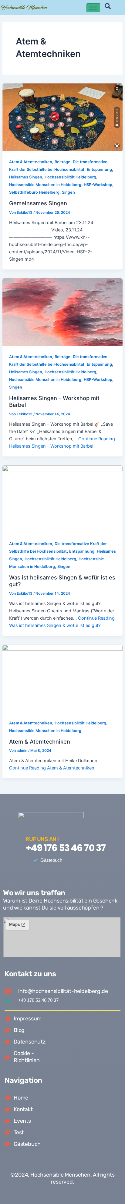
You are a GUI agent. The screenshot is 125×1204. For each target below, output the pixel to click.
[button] (108, 8)
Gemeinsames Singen (38, 203)
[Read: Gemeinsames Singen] (62, 117)
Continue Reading (51, 768)
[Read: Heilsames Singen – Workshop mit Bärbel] (62, 312)
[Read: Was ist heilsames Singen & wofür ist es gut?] (62, 499)
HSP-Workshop (98, 184)
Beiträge (62, 162)
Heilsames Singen (25, 177)
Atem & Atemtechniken (30, 162)
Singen (68, 192)
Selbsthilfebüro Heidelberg (34, 192)
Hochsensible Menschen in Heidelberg (45, 184)
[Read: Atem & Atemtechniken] (62, 678)
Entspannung (99, 169)
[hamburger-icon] (93, 7)
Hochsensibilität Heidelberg (70, 177)
